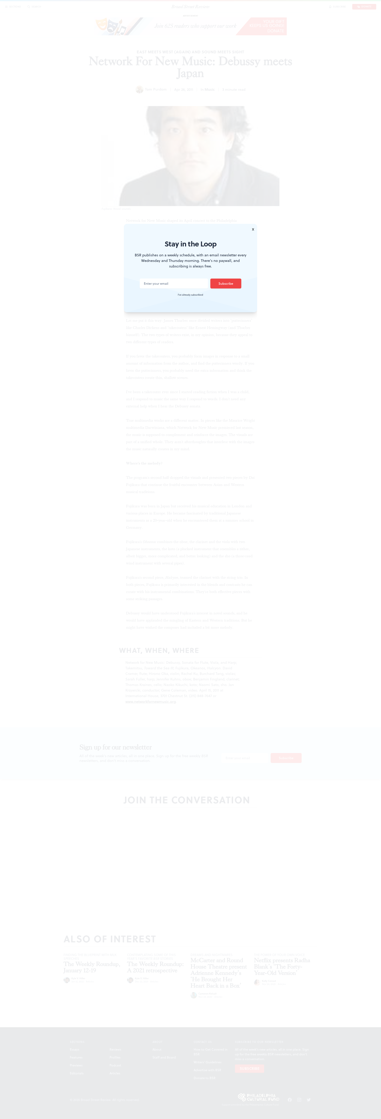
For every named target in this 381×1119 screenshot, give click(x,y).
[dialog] (190, 559)
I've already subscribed (190, 294)
